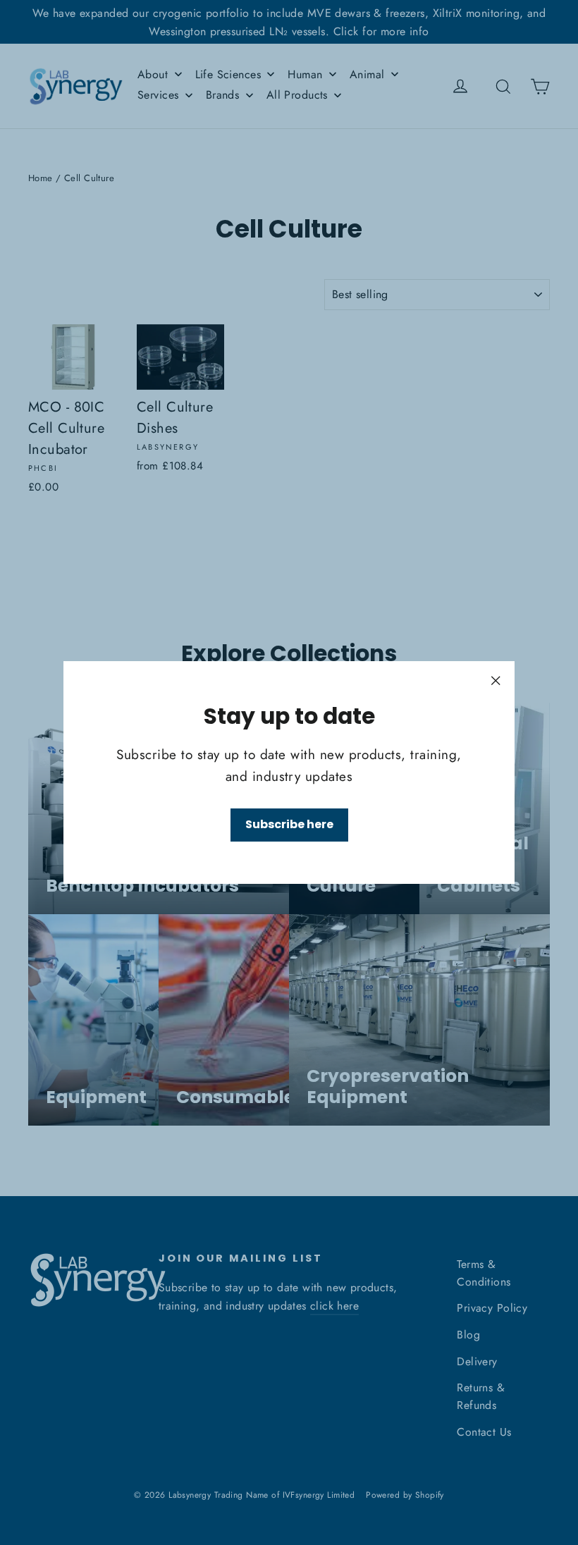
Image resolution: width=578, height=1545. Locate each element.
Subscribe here (289, 824)
